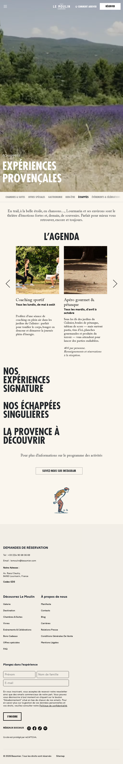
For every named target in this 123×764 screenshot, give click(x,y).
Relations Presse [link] (49, 629)
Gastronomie (55, 197)
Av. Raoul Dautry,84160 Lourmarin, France (15, 575)
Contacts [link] (45, 610)
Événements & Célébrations (106, 197)
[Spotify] (45, 727)
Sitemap (60, 756)
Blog (43, 617)
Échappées (83, 197)
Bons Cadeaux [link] (10, 636)
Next (115, 284)
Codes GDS (9, 581)
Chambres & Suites (15, 197)
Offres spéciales (36, 197)
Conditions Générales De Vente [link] (57, 636)
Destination (9, 610)
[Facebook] (34, 727)
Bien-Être (70, 197)
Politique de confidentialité (53, 705)
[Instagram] (29, 727)
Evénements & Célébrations (17, 629)
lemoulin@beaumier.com (23, 560)
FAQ (5, 649)
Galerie (7, 604)
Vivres (6, 623)
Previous (8, 284)
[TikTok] (40, 727)
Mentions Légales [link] (50, 642)
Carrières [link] (45, 623)
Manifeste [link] (46, 604)
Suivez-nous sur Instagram (59, 470)
